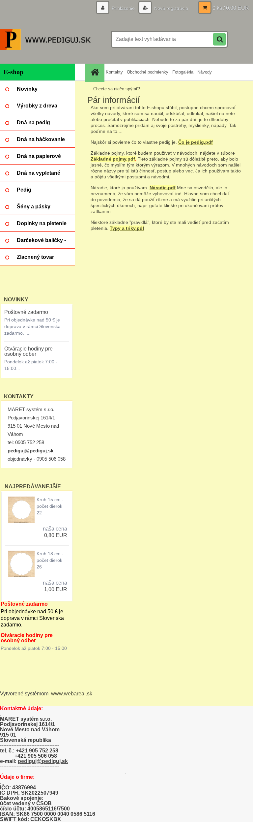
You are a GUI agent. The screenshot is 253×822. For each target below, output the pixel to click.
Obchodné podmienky (147, 72)
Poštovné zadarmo (26, 312)
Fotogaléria (182, 72)
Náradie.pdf (163, 187)
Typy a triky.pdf (127, 228)
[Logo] (45, 39)
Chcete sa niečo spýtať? (116, 88)
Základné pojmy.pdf (113, 159)
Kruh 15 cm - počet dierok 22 (50, 506)
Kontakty (114, 72)
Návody (204, 72)
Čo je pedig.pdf (195, 142)
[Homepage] (95, 72)
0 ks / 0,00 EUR (230, 8)
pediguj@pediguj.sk (30, 450)
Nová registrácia (170, 8)
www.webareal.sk (71, 693)
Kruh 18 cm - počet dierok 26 (50, 560)
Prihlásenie (123, 8)
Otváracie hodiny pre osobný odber (28, 351)
